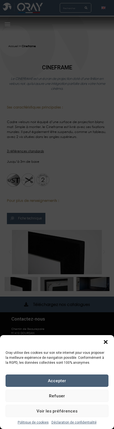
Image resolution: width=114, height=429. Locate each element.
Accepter (57, 380)
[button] (105, 342)
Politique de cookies (33, 422)
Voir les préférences (57, 411)
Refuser (57, 395)
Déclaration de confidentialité (74, 422)
